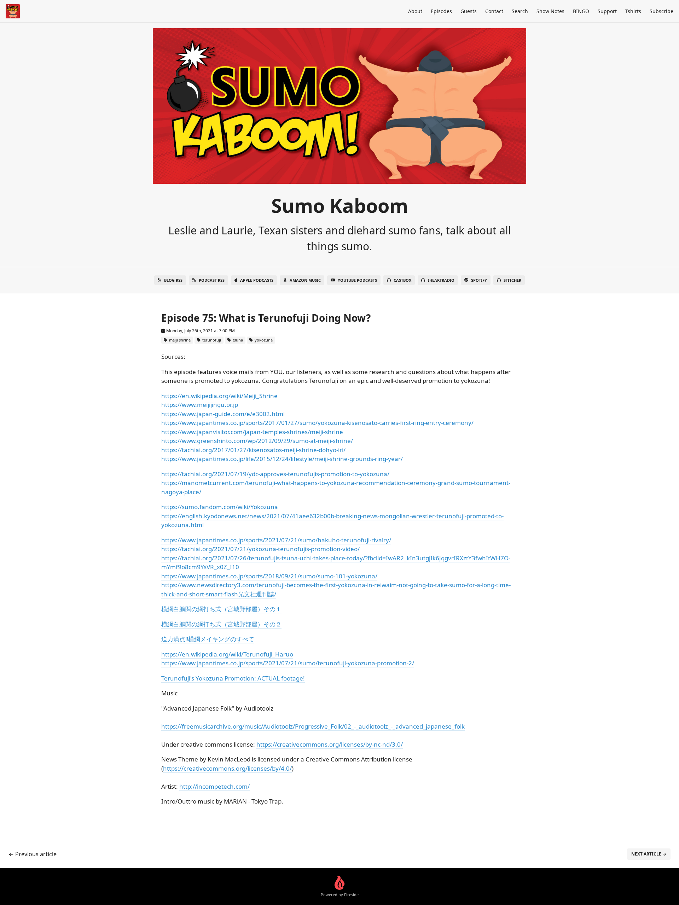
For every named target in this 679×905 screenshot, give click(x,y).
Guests (468, 11)
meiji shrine (179, 340)
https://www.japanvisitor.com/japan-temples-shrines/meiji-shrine (252, 432)
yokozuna (263, 340)
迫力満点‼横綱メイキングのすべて (207, 639)
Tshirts (633, 11)
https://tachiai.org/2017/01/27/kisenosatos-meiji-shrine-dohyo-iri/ (253, 450)
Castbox (402, 280)
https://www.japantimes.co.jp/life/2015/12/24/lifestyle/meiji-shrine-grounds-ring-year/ (282, 459)
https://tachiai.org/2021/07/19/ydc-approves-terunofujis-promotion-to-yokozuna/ (275, 474)
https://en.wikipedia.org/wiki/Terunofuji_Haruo (227, 654)
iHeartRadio (441, 280)
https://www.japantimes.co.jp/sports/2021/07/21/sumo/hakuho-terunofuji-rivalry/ (276, 540)
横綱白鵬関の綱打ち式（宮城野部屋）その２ (221, 624)
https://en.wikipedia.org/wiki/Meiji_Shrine (219, 396)
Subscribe (661, 11)
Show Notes (550, 11)
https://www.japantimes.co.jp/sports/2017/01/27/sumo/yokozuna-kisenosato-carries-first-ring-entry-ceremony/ (317, 423)
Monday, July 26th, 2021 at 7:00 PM (200, 331)
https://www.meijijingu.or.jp (199, 405)
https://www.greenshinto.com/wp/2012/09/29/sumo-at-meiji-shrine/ (257, 441)
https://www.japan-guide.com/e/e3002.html (223, 414)
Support (607, 11)
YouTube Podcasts (357, 280)
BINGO (581, 11)
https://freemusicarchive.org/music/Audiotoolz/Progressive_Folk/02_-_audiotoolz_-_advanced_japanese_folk (313, 726)
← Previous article (32, 854)
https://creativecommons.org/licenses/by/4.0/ (227, 768)
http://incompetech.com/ (214, 786)
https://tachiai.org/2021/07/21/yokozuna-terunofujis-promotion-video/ (260, 549)
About (415, 11)
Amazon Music (305, 280)
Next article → (648, 854)
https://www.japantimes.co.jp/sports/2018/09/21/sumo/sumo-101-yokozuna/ (269, 576)
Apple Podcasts (256, 280)
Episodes (441, 11)
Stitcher (512, 280)
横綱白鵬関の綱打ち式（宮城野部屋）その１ (221, 609)
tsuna (237, 340)
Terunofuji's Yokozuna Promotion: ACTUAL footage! (233, 678)
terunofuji (211, 340)
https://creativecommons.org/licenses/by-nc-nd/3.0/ (329, 744)
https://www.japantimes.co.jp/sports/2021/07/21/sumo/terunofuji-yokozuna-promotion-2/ (287, 663)
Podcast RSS (212, 280)
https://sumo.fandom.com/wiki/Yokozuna (219, 507)
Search (520, 11)
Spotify (479, 280)
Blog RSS (173, 280)
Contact (494, 11)
